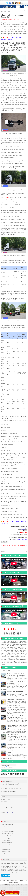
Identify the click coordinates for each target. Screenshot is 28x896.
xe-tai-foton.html (9, 10)
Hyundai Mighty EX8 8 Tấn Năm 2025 (16, 743)
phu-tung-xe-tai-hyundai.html (8, 831)
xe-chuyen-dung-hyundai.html (8, 838)
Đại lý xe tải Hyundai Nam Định (14, 642)
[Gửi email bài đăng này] (2, 542)
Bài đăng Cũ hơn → (22, 545)
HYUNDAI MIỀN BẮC (15, 880)
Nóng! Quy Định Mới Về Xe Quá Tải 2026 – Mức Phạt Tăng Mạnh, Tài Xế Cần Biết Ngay (17, 727)
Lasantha (17, 884)
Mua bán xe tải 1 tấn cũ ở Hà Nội (15, 691)
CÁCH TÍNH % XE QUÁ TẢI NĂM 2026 (16, 699)
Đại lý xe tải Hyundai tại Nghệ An (8, 641)
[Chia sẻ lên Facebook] (6, 542)
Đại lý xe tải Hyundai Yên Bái (19, 659)
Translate (11, 767)
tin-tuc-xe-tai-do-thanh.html (8, 833)
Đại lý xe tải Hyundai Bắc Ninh (13, 651)
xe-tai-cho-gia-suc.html (7, 847)
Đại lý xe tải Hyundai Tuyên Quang (11, 656)
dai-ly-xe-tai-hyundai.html (7, 824)
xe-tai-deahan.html (6, 851)
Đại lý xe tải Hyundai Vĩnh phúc (17, 653)
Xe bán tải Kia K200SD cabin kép (15, 734)
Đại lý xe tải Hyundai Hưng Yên (11, 647)
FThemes (7, 884)
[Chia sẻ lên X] (5, 542)
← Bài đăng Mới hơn (5, 545)
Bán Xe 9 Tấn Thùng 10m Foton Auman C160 (12, 16)
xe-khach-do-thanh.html (7, 842)
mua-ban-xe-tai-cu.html (7, 829)
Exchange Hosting (15, 885)
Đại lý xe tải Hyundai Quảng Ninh (8, 650)
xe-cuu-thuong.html (6, 840)
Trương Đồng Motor (14, 882)
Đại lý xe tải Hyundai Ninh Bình (17, 644)
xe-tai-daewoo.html (6, 849)
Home (2, 10)
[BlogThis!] (4, 542)
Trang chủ (14, 545)
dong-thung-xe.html (6, 826)
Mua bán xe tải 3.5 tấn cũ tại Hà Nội (15, 673)
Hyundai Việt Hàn (6, 670)
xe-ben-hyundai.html (6, 835)
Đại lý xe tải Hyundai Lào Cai (7, 661)
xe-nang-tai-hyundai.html (7, 844)
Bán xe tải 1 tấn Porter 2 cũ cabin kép (16, 707)
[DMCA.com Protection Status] (5, 876)
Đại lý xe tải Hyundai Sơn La (16, 658)
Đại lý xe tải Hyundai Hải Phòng (18, 648)
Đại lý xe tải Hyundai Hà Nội (10, 662)
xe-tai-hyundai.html (6, 853)
